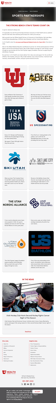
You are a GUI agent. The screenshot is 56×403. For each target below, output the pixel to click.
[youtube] (28, 384)
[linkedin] (31, 384)
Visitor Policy (33, 350)
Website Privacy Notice (36, 356)
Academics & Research (9, 346)
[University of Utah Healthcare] (28, 372)
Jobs (5, 352)
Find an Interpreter (8, 350)
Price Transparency (35, 344)
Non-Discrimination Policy (36, 361)
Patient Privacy (34, 348)
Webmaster (33, 365)
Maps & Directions (8, 356)
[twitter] (22, 384)
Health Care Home (23, 11)
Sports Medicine (34, 11)
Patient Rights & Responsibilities (38, 346)
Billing (5, 348)
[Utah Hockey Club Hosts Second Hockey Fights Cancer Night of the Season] (28, 297)
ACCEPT (37, 392)
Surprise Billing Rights (35, 363)
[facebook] (25, 384)
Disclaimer (33, 352)
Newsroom (6, 358)
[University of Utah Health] (6, 3)
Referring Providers (8, 361)
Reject (35, 394)
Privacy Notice (18, 399)
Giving (5, 354)
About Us (6, 344)
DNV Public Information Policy (37, 358)
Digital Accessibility (35, 354)
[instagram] (34, 384)
